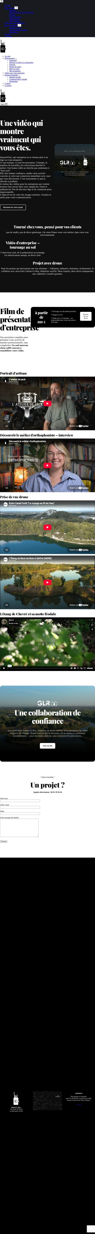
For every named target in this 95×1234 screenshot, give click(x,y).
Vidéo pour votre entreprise (15, 73)
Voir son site (47, 746)
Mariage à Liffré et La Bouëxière (21, 63)
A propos (8, 86)
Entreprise (13, 60)
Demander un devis (85, 316)
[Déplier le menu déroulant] (19, 75)
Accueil (7, 56)
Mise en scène (14, 69)
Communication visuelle (18, 79)
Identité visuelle (15, 77)
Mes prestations (15, 71)
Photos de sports (15, 67)
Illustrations (13, 81)
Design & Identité (11, 75)
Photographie (9, 58)
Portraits (12, 65)
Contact (7, 83)
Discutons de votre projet (13, 207)
